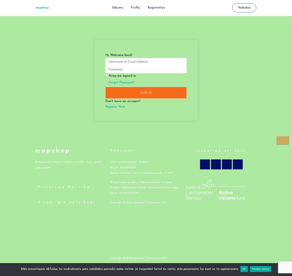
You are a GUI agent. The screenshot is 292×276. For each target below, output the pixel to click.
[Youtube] (227, 164)
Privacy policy (260, 268)
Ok (244, 268)
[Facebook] (205, 164)
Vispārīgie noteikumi (67, 202)
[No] (282, 140)
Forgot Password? (121, 82)
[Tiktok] (238, 164)
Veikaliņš (244, 7)
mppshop (42, 7)
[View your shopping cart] (230, 8)
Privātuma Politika (64, 187)
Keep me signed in (122, 75)
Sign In (146, 92)
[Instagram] (216, 164)
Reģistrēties (156, 7)
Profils (135, 7)
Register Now (115, 106)
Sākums (117, 7)
